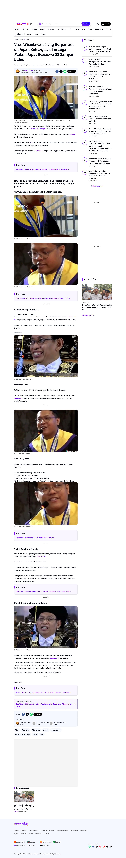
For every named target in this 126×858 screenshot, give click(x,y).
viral (31, 142)
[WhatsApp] (90, 847)
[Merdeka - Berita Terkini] (24, 24)
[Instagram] (100, 847)
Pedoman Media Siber (47, 830)
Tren (36, 34)
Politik (25, 29)
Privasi (31, 833)
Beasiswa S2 (55, 730)
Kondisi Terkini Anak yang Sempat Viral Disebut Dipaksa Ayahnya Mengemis (43, 692)
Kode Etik (38, 833)
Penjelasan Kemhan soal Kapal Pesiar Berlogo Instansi (35, 538)
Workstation (74, 830)
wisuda (72, 134)
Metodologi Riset (62, 830)
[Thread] (111, 847)
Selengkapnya (96, 186)
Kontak (16, 830)
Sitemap (46, 833)
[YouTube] (104, 847)
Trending (50, 29)
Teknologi (61, 29)
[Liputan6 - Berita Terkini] (21, 824)
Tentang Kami (33, 830)
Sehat (90, 29)
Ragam (44, 34)
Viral (17, 730)
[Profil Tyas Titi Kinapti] (18, 71)
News (17, 29)
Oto (70, 29)
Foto (109, 29)
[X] (97, 847)
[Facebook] (93, 847)
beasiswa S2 (38, 151)
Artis (42, 29)
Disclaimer (83, 830)
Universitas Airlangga (38, 129)
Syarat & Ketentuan (20, 833)
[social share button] (57, 71)
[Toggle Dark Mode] (98, 24)
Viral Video (36, 730)
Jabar (19, 34)
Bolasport (99, 29)
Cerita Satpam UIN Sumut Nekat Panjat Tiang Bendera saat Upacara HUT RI (43, 298)
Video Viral (25, 730)
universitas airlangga (22, 734)
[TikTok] (107, 847)
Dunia (76, 29)
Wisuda (45, 730)
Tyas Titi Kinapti (29, 70)
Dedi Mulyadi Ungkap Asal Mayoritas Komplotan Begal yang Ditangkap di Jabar (24, 807)
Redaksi (23, 830)
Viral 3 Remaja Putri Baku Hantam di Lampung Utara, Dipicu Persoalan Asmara (43, 592)
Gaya (83, 29)
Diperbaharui (34, 72)
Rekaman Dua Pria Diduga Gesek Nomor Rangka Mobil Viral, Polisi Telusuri (42, 169)
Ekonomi (34, 29)
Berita (29, 34)
